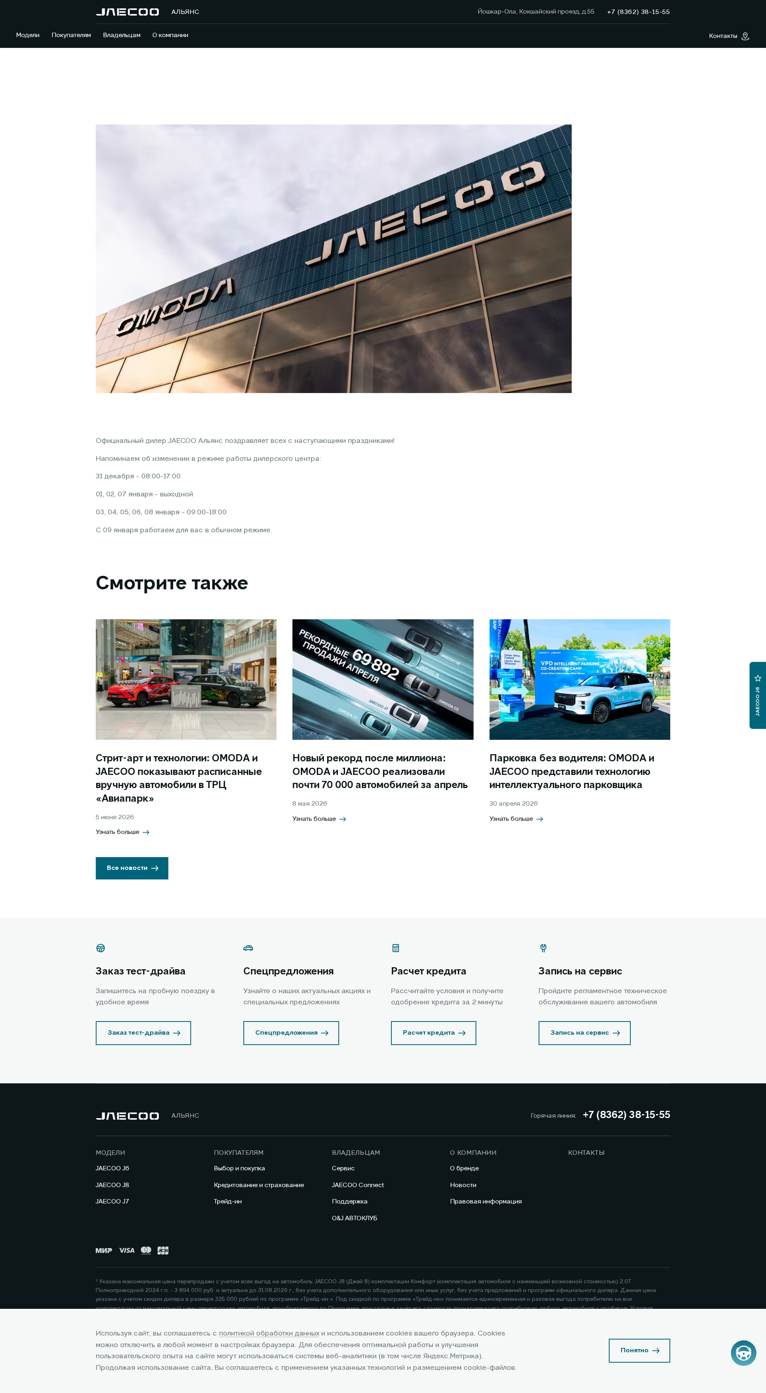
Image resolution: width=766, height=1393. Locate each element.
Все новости (127, 868)
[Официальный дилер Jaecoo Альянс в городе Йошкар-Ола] (127, 12)
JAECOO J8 (112, 1185)
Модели (27, 35)
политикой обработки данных (269, 1333)
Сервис (343, 1169)
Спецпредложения (286, 1033)
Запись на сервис (580, 1033)
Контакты (586, 1153)
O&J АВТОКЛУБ (354, 1218)
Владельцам (121, 35)
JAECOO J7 (112, 1202)
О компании (170, 35)
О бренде (464, 1169)
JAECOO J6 (112, 1169)
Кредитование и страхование (259, 1185)
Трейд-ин (228, 1202)
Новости (463, 1185)
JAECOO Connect (358, 1185)
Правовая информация (486, 1202)
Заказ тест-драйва (139, 1033)
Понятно (635, 1351)
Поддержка (350, 1202)
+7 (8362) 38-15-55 (626, 1115)
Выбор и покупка (239, 1169)
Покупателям (71, 35)
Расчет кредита (429, 1033)
